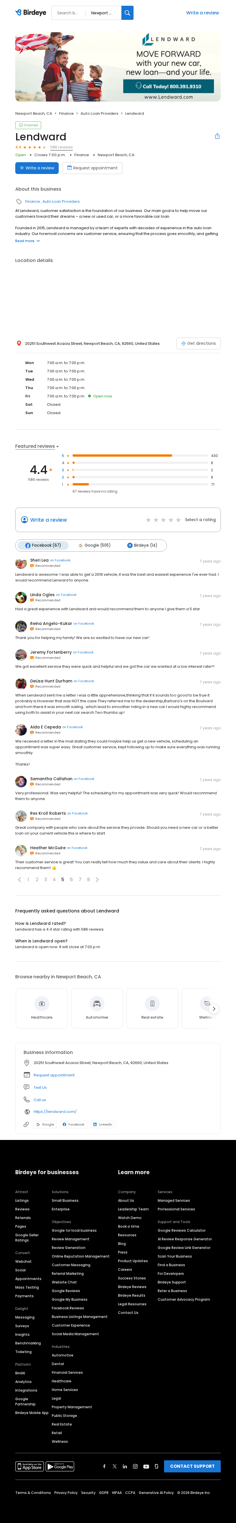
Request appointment (95, 168)
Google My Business (69, 1299)
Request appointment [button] (54, 1075)
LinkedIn (105, 1124)
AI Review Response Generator (185, 1239)
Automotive (62, 1355)
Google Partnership (25, 1401)
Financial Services (67, 1372)
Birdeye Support (172, 1282)
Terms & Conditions (33, 1492)
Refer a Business (172, 1290)
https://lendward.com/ (55, 1111)
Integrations (26, 1390)
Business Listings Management (80, 1316)
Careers (125, 1269)
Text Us (40, 1087)
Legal (56, 1398)
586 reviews (61, 147)
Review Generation (68, 1247)
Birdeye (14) (145, 545)
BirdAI (20, 1373)
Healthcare (61, 1381)
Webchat (23, 1261)
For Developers (171, 1273)
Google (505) (98, 545)
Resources (127, 1235)
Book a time (128, 1226)
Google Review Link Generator (184, 1247)
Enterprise (61, 1209)
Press (122, 1252)
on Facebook (60, 560)
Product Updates (133, 1260)
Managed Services (174, 1200)
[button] (20, 880)
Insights (22, 1334)
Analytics (23, 1381)
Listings (22, 1200)
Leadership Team (133, 1209)
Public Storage (64, 1415)
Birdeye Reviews (132, 1286)
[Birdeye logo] (31, 13)
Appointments (28, 1278)
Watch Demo (130, 1217)
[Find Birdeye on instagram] (135, 1466)
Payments (24, 1296)
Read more (25, 240)
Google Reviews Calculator (181, 1230)
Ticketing (23, 1351)
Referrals (23, 1217)
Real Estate (62, 1424)
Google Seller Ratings (27, 1238)
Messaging (25, 1317)
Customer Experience (71, 1325)
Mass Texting (27, 1287)
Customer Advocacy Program (184, 1299)
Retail (57, 1432)
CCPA (130, 1492)
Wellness (60, 1441)
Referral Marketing (68, 1273)
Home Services (65, 1389)
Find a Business (171, 1264)
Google (48, 1124)
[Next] (214, 1009)
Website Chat (64, 1282)
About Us (126, 1200)
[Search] (127, 13)
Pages (20, 1226)
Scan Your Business (175, 1256)
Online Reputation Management (81, 1256)
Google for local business (74, 1230)
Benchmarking (28, 1343)
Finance (66, 113)
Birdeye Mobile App (32, 1412)
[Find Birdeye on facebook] (104, 1466)
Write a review (202, 12)
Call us (40, 1100)
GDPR (104, 1492)
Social (20, 1270)
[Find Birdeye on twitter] (115, 1466)
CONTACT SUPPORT (192, 1466)
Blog (122, 1243)
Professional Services (176, 1209)
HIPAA (117, 1492)
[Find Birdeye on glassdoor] (156, 1466)
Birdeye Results (131, 1295)
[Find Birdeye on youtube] (146, 1466)
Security (88, 1492)
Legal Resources (132, 1304)
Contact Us (128, 1312)
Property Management (72, 1407)
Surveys (22, 1325)
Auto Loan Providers (99, 113)
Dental (58, 1363)
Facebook (76, 1124)
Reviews (22, 1209)
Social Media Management (75, 1333)
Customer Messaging (71, 1264)
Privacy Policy (66, 1492)
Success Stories (132, 1278)
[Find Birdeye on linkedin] (125, 1466)
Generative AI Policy (156, 1492)
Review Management (71, 1239)
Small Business (65, 1200)
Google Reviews (66, 1290)
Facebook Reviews (68, 1308)
